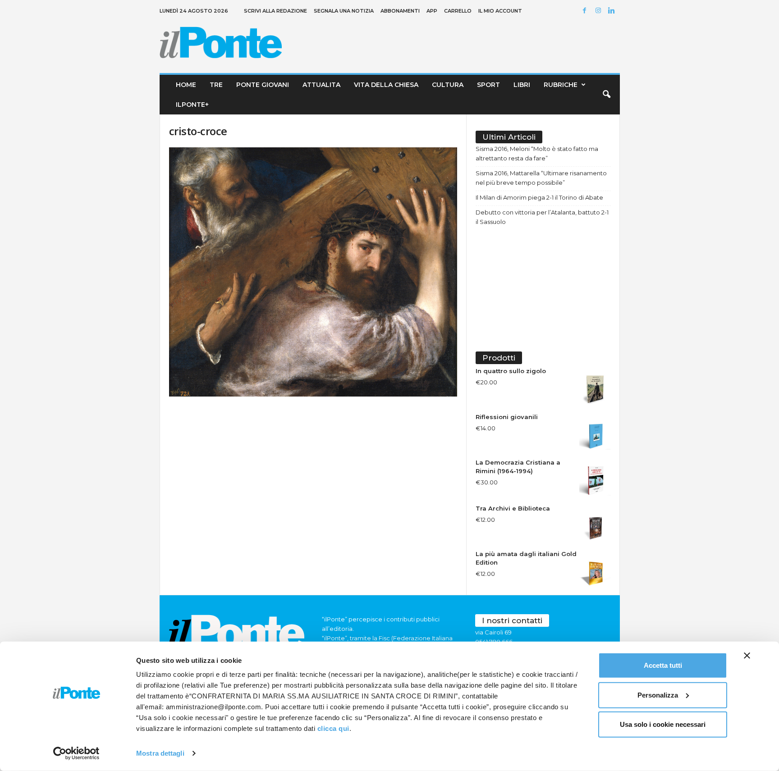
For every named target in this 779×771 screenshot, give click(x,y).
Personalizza (657, 694)
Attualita (321, 85)
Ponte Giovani (262, 85)
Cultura (447, 85)
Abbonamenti (400, 11)
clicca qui (333, 728)
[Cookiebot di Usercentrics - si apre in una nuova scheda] (76, 753)
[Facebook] (586, 11)
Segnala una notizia (344, 11)
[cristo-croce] (313, 272)
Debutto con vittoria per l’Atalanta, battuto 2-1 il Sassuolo (542, 217)
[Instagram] (599, 11)
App (431, 11)
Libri (521, 85)
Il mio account (500, 11)
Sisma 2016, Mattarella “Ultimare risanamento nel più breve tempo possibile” (541, 177)
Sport (488, 85)
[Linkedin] (613, 11)
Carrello (458, 11)
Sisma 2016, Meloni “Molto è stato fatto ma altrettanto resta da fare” (537, 153)
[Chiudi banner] (747, 655)
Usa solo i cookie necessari (663, 724)
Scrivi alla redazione (275, 11)
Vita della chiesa (386, 85)
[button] (606, 95)
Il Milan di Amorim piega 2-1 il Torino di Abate (539, 197)
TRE (216, 85)
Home (186, 85)
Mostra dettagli (160, 753)
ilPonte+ (192, 104)
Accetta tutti (663, 665)
